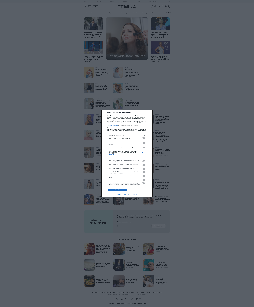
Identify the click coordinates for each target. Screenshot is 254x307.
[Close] (150, 112)
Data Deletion (119, 194)
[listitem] (127, 135)
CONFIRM (117, 189)
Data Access (127, 194)
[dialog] (127, 153)
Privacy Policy (134, 194)
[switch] (143, 138)
